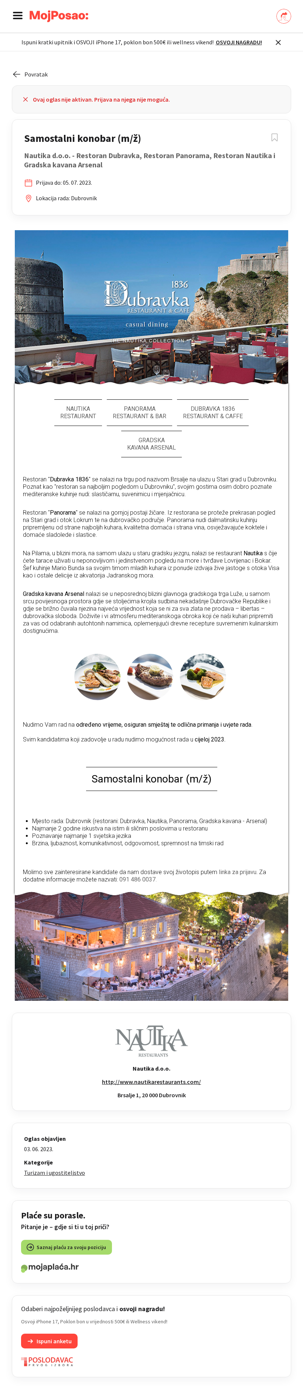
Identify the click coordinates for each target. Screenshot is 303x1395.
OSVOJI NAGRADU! (239, 42)
